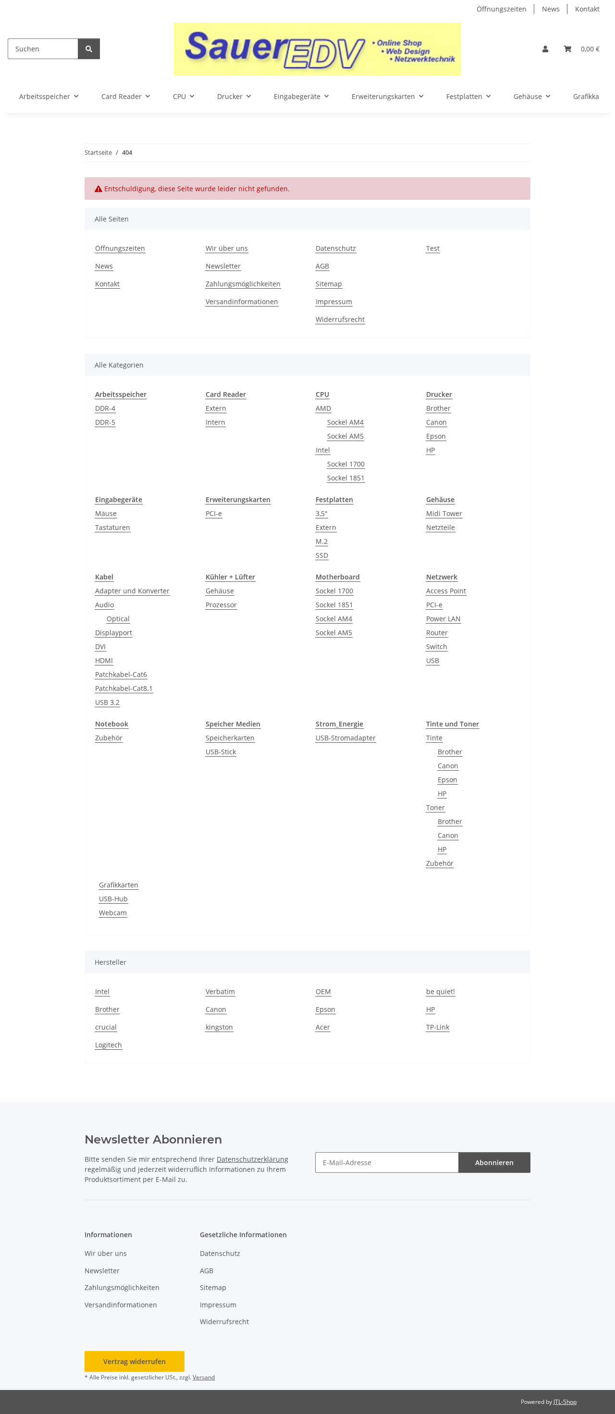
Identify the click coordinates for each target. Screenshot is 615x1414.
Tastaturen (112, 527)
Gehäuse (220, 590)
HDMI (104, 660)
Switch (436, 646)
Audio (104, 604)
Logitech (108, 1044)
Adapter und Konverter (132, 590)
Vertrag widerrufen (134, 1361)
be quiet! (440, 991)
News (551, 8)
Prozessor (221, 604)
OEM (323, 991)
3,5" (322, 513)
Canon (436, 422)
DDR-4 (105, 408)
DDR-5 (105, 422)
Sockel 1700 (346, 463)
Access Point (446, 590)
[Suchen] (89, 48)
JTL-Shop (565, 1402)
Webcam (113, 912)
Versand (204, 1377)
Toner (435, 807)
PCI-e (214, 513)
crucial (106, 1027)
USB (432, 660)
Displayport (113, 632)
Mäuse (106, 513)
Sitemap (329, 283)
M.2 (322, 541)
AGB (322, 266)
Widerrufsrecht (340, 319)
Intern (215, 422)
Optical (118, 618)
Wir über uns (227, 248)
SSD (322, 555)
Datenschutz (336, 248)
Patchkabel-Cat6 (121, 674)
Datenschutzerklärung (252, 1159)
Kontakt (587, 8)
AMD (323, 408)
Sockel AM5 (345, 436)
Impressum (334, 301)
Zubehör (109, 737)
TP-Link (437, 1027)
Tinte (434, 737)
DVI (100, 646)
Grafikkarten (118, 884)
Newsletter (223, 266)
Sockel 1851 (346, 477)
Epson (436, 436)
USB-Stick (221, 751)
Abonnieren (494, 1162)
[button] (545, 48)
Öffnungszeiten (502, 8)
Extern (216, 408)
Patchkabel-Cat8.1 (124, 688)
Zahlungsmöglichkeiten (243, 283)
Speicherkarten (230, 737)
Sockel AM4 (345, 422)
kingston (219, 1027)
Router (437, 632)
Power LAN (443, 618)
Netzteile (440, 527)
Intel (323, 450)
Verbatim (220, 991)
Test (433, 248)
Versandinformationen (242, 301)
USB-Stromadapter (346, 737)
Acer (323, 1027)
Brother (438, 408)
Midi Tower (444, 513)
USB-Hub (113, 898)
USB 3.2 (107, 702)
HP (430, 450)
